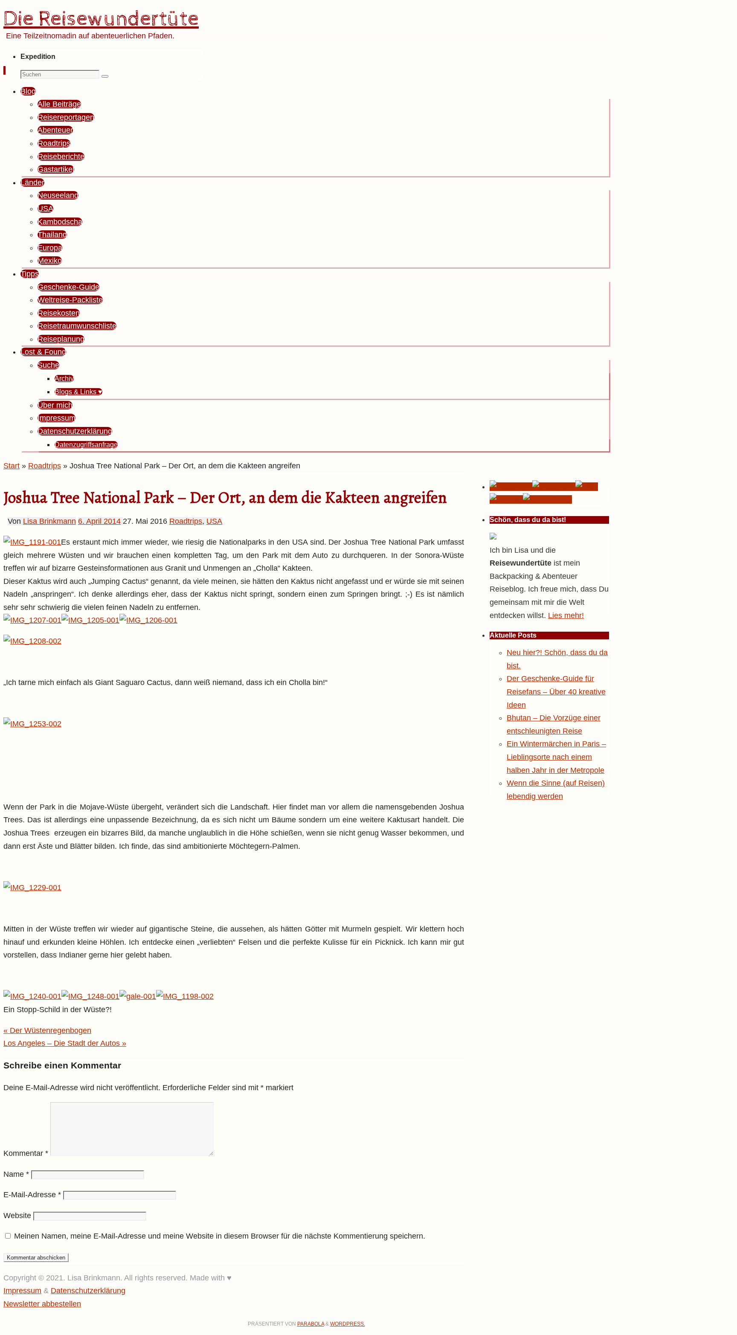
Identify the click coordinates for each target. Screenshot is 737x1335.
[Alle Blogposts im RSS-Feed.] (586, 486)
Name (16, 1174)
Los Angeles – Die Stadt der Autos (64, 1043)
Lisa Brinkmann (49, 521)
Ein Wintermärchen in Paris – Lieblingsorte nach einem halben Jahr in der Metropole (556, 757)
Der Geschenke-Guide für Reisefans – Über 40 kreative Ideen (556, 691)
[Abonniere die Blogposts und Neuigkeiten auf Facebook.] (511, 486)
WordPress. (347, 1324)
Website (17, 1215)
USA (214, 521)
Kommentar (25, 1153)
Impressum (22, 1290)
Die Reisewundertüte (101, 19)
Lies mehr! (566, 615)
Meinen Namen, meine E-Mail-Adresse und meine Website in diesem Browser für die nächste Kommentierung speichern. (219, 1236)
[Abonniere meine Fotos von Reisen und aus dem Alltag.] (553, 486)
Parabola (310, 1324)
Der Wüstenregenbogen (47, 1030)
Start (11, 465)
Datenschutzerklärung (88, 1290)
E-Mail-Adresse (32, 1194)
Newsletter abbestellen (42, 1304)
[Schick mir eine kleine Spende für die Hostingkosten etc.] (506, 499)
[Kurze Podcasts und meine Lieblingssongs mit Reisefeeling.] (547, 499)
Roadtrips (44, 465)
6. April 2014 (99, 521)
